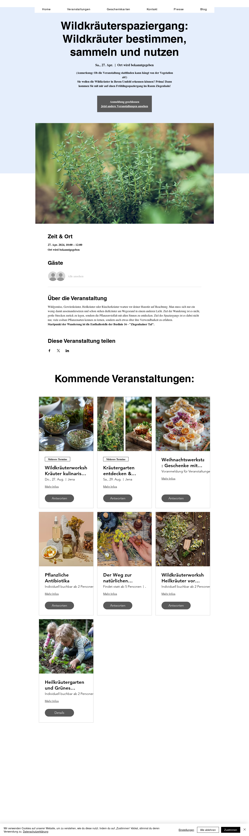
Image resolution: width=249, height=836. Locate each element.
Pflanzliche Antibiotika (57, 577)
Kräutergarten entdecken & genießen (119, 470)
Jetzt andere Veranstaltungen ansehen (124, 106)
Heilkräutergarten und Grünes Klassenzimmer (64, 685)
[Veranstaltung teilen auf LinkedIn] (67, 350)
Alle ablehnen (208, 830)
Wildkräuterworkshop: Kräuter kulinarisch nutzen (66, 470)
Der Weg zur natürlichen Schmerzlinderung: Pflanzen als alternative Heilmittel (124, 577)
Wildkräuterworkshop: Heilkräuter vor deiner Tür (183, 577)
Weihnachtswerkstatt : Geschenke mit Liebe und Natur (183, 462)
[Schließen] (244, 830)
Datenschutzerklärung (35, 831)
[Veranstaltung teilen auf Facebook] (49, 350)
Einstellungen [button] (186, 830)
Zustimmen (230, 830)
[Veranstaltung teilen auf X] (58, 350)
